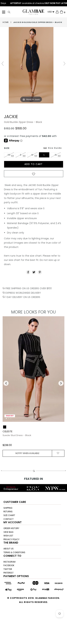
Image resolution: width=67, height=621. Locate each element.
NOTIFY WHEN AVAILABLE (27, 453)
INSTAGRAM (9, 561)
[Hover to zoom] (33, 65)
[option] (32, 386)
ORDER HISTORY (11, 528)
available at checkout (34, 3)
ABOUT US (8, 548)
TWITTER (7, 569)
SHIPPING (7, 507)
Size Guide (55, 147)
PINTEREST (8, 572)
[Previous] (8, 371)
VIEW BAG (8, 532)
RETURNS (8, 511)
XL (56, 154)
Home (6, 22)
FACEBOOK (8, 565)
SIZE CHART (9, 515)
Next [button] (61, 383)
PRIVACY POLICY (11, 539)
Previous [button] (6, 383)
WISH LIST (8, 535)
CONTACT (8, 519)
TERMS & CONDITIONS (14, 552)
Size (33, 148)
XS (9, 154)
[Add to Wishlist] (33, 174)
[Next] (59, 371)
